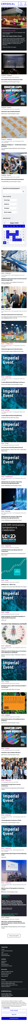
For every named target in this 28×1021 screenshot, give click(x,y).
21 (20, 237)
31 (7, 242)
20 (17, 237)
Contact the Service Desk (7, 950)
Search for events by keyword (11, 188)
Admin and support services (7, 971)
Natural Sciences (5, 964)
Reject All (14, 1014)
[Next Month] (23, 222)
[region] (14, 1009)
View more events (14, 935)
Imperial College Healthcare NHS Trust (9, 985)
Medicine (3, 962)
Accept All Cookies (14, 1018)
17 (7, 237)
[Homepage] (9, 4)
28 (20, 240)
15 (23, 234)
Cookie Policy (6, 1007)
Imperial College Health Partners (8, 983)
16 (4, 237)
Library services (4, 954)
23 (4, 240)
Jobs (2, 952)
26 (14, 240)
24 (7, 240)
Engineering (3, 961)
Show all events (7, 218)
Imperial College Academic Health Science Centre (11, 981)
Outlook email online (5, 955)
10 (7, 234)
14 (20, 234)
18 (10, 237)
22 (23, 237)
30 (4, 242)
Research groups (5, 974)
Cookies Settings (14, 1010)
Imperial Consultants (5, 986)
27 (17, 240)
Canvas (2, 949)
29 (23, 240)
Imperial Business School (6, 966)
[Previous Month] (4, 222)
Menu (25, 4)
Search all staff (4, 976)
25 (10, 240)
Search (21, 4)
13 (17, 234)
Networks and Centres (6, 973)
